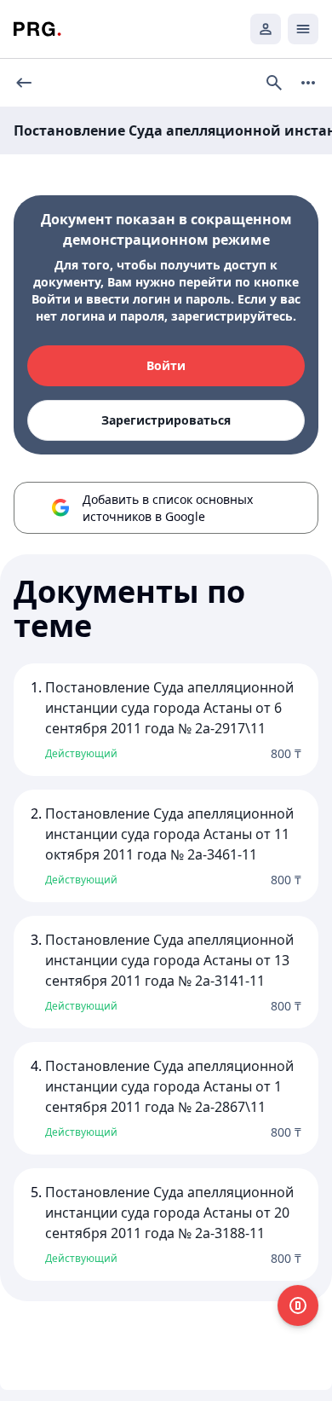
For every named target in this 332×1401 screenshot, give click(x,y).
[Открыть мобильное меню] (303, 29)
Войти (166, 365)
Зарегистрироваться (166, 420)
